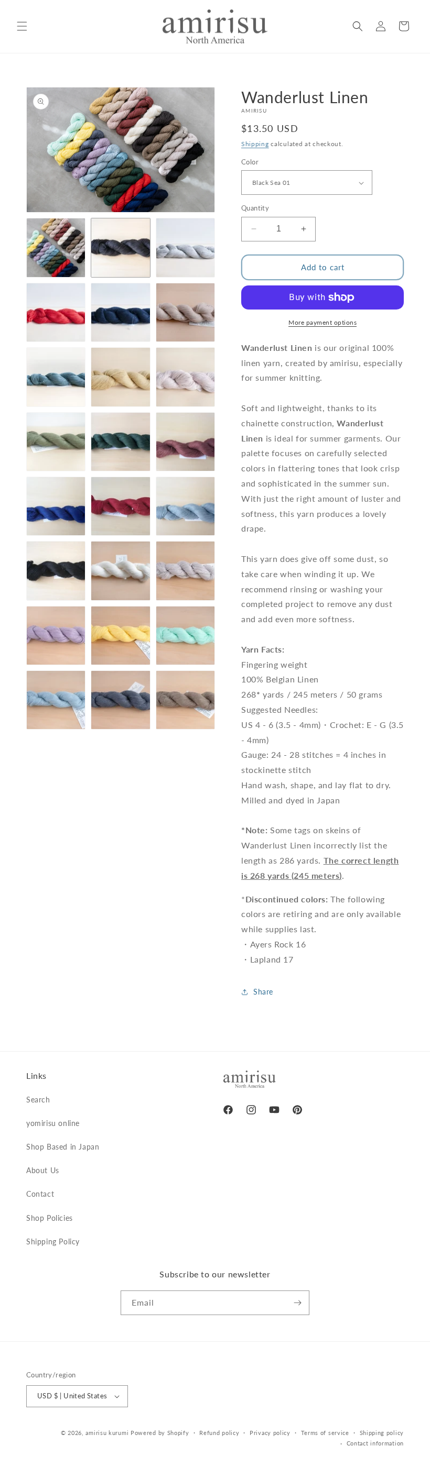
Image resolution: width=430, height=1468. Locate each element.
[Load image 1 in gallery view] (55, 247)
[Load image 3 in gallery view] (185, 247)
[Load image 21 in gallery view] (185, 635)
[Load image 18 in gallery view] (185, 570)
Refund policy (219, 1432)
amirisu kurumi (106, 1432)
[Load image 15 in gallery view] (185, 506)
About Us (42, 1170)
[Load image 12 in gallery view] (185, 441)
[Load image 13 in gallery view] (55, 506)
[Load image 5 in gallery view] (120, 312)
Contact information (375, 1443)
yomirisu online (53, 1123)
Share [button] (263, 991)
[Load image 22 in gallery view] (55, 700)
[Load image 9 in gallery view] (185, 376)
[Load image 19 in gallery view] (55, 635)
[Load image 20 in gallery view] (120, 635)
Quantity (255, 208)
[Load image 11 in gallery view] (120, 441)
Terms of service (325, 1432)
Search (38, 1099)
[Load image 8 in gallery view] (120, 376)
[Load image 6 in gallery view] (185, 312)
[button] (22, 26)
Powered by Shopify (160, 1432)
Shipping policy (382, 1432)
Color (250, 162)
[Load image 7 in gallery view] (55, 376)
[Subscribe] (297, 1302)
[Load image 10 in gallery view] (55, 441)
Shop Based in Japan (62, 1146)
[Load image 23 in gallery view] (120, 700)
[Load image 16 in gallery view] (55, 570)
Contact (40, 1193)
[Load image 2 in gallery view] (120, 247)
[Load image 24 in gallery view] (185, 700)
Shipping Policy (53, 1241)
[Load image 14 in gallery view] (120, 506)
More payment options (322, 322)
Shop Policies (49, 1217)
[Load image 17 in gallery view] (120, 570)
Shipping (255, 144)
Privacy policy (270, 1432)
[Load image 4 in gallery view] (55, 312)
